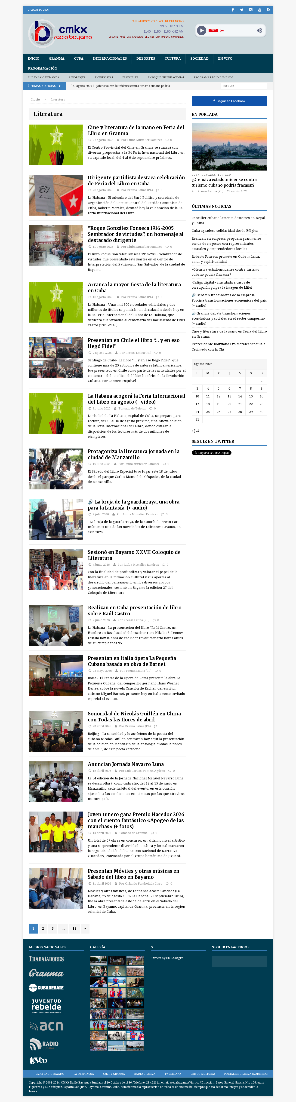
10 (197, 396)
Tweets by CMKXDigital (167, 958)
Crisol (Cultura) (203, 1073)
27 (229, 412)
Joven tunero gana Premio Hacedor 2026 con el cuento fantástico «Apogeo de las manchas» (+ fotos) (136, 820)
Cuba (78, 58)
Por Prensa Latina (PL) (137, 190)
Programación (42, 68)
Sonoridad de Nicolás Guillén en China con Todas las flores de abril (134, 717)
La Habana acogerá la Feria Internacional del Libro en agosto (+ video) (136, 399)
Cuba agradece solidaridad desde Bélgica (225, 230)
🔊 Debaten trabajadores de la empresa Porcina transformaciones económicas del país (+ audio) (229, 300)
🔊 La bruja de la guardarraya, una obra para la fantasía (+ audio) (133, 505)
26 (218, 412)
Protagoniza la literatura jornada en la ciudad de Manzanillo (133, 454)
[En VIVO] (269, 10)
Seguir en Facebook (229, 101)
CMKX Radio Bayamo (50, 1073)
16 (261, 396)
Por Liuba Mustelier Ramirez (141, 140)
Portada (209, 175)
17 (197, 404)
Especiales (130, 77)
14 (240, 396)
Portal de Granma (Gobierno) (246, 1073)
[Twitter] (242, 10)
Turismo (224, 175)
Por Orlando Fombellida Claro (141, 883)
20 (229, 404)
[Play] (201, 31)
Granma (57, 58)
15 (251, 396)
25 (208, 412)
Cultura (173, 58)
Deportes (145, 58)
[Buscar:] (244, 86)
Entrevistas (104, 77)
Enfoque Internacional (166, 77)
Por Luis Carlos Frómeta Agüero (142, 770)
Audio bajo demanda (43, 77)
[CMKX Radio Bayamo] (62, 33)
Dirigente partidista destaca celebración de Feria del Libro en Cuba (136, 180)
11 (208, 396)
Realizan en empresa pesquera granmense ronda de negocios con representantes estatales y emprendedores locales (226, 244)
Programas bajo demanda (214, 77)
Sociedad (199, 58)
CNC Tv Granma (114, 1073)
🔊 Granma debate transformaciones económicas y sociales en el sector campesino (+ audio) (228, 318)
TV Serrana (173, 1073)
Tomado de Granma (133, 833)
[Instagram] (251, 10)
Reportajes (77, 77)
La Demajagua (84, 1073)
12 (74, 928)
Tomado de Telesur (132, 408)
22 (251, 404)
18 (208, 404)
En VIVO (225, 58)
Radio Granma (144, 1073)
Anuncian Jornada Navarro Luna (126, 764)
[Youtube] (260, 10)
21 (240, 404)
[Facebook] (233, 10)
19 (218, 404)
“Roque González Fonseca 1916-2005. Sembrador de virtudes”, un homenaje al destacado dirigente (136, 234)
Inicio (33, 58)
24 (197, 412)
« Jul (195, 430)
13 (229, 396)
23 (261, 404)
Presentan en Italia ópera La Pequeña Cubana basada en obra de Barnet (132, 661)
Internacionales (110, 58)
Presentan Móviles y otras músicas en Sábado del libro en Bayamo (133, 874)
